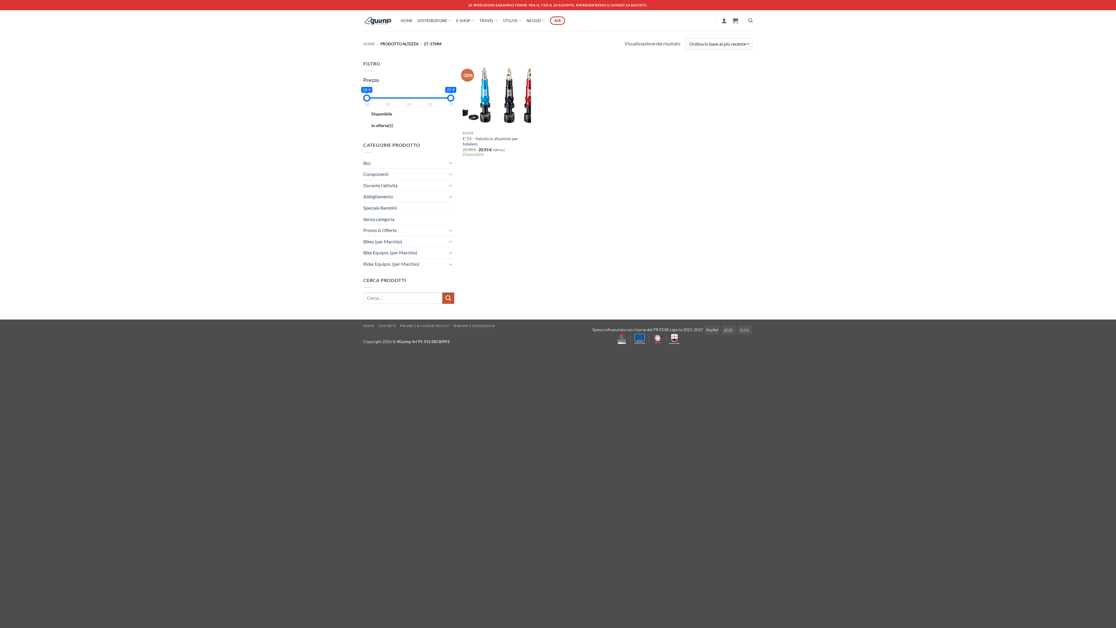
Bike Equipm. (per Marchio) (390, 252)
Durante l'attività (380, 185)
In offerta (382, 125)
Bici (367, 163)
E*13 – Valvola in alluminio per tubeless (490, 141)
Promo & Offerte (380, 230)
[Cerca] (750, 20)
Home (406, 20)
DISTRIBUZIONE (432, 20)
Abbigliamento (378, 196)
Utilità (510, 20)
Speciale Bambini (380, 207)
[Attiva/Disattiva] (450, 162)
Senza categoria (378, 219)
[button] (724, 20)
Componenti (376, 174)
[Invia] (448, 298)
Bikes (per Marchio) (382, 241)
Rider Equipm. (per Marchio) (391, 264)
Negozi (534, 20)
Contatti (387, 326)
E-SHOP (463, 20)
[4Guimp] (377, 20)
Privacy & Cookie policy (424, 326)
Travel (487, 20)
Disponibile (381, 113)
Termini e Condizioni (474, 326)
